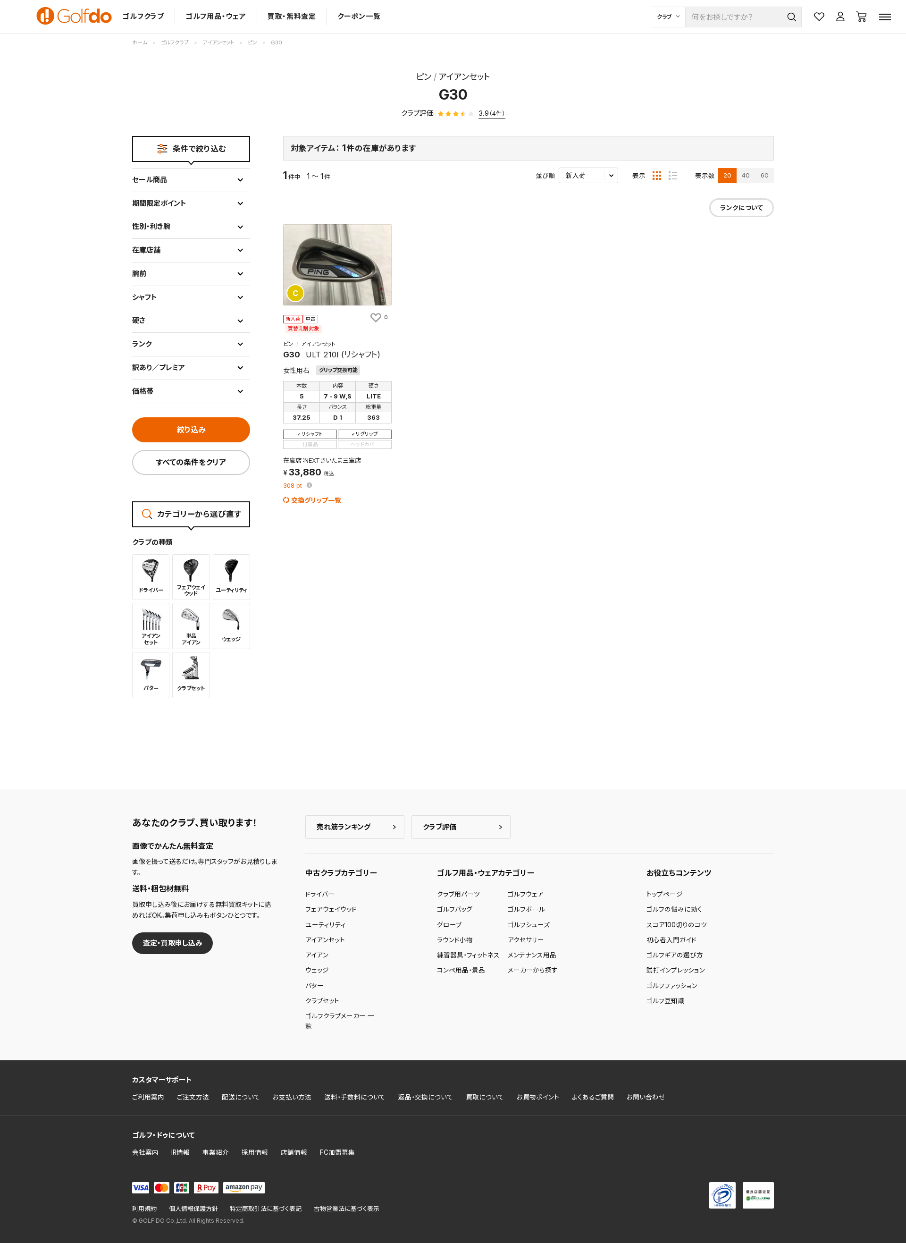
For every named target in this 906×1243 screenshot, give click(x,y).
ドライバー (320, 894)
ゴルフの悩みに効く (674, 909)
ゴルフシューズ (529, 925)
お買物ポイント (538, 1097)
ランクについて (741, 207)
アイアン (316, 955)
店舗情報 (294, 1152)
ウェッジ (317, 970)
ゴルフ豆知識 (665, 1001)
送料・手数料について (355, 1097)
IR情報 (180, 1152)
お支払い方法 (292, 1097)
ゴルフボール (526, 909)
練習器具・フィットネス (468, 955)
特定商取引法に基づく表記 (266, 1208)
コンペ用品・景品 (461, 970)
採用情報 (255, 1152)
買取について (485, 1097)
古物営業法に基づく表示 (346, 1208)
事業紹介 (215, 1152)
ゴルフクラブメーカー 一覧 (339, 1021)
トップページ (664, 894)
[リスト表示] (673, 175)
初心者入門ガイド (671, 940)
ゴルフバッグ (454, 909)
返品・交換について (425, 1097)
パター (314, 985)
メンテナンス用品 (532, 955)
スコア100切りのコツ (676, 925)
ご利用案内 (148, 1097)
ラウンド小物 (455, 940)
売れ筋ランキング (343, 826)
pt (293, 486)
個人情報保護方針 (193, 1208)
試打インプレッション (675, 970)
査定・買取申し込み (172, 943)
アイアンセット (325, 940)
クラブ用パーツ (458, 894)
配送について (241, 1097)
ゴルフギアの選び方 (674, 955)
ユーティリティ (325, 925)
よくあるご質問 (593, 1097)
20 (727, 175)
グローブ (449, 925)
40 (746, 175)
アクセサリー (526, 940)
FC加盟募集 (337, 1152)
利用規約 (144, 1208)
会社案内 (145, 1152)
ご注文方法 (193, 1097)
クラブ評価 (439, 826)
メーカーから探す (533, 970)
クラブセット (322, 1001)
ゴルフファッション (671, 985)
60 (765, 175)
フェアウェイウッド (331, 909)
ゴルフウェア (526, 894)
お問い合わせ (646, 1097)
